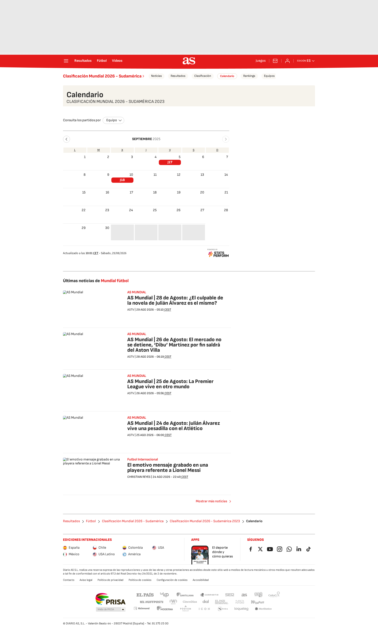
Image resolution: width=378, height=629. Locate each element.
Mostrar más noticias (211, 501)
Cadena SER (229, 594)
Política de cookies (140, 580)
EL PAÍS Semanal (221, 602)
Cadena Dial (206, 602)
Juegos (261, 61)
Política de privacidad (110, 580)
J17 (170, 162)
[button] (66, 139)
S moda (222, 609)
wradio (173, 602)
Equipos (269, 76)
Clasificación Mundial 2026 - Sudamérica (102, 76)
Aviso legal (86, 580)
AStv (130, 309)
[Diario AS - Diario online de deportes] (189, 60)
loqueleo (241, 609)
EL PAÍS (145, 594)
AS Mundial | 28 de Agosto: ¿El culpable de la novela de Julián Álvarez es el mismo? (175, 300)
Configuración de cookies (172, 580)
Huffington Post (151, 602)
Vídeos (117, 61)
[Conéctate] (287, 60)
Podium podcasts (185, 609)
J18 (122, 180)
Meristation (263, 609)
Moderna (165, 609)
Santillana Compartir (209, 594)
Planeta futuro (240, 602)
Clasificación (202, 76)
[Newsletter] (275, 60)
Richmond (141, 608)
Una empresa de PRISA (110, 599)
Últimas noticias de (96, 280)
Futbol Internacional (142, 460)
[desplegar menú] (66, 61)
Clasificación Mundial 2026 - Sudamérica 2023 (205, 521)
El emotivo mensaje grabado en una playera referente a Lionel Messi (167, 467)
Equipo (111, 120)
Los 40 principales (164, 594)
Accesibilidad (201, 580)
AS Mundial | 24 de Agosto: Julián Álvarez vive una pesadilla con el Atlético (173, 426)
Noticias (156, 76)
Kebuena (257, 602)
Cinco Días (190, 602)
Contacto (68, 580)
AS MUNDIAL (136, 292)
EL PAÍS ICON (204, 609)
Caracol (274, 594)
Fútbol (102, 61)
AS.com (244, 594)
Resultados (83, 61)
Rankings (249, 76)
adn (258, 594)
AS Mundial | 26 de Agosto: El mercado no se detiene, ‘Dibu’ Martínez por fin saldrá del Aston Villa (174, 344)
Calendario (227, 76)
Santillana (185, 594)
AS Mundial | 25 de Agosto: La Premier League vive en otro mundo (170, 384)
